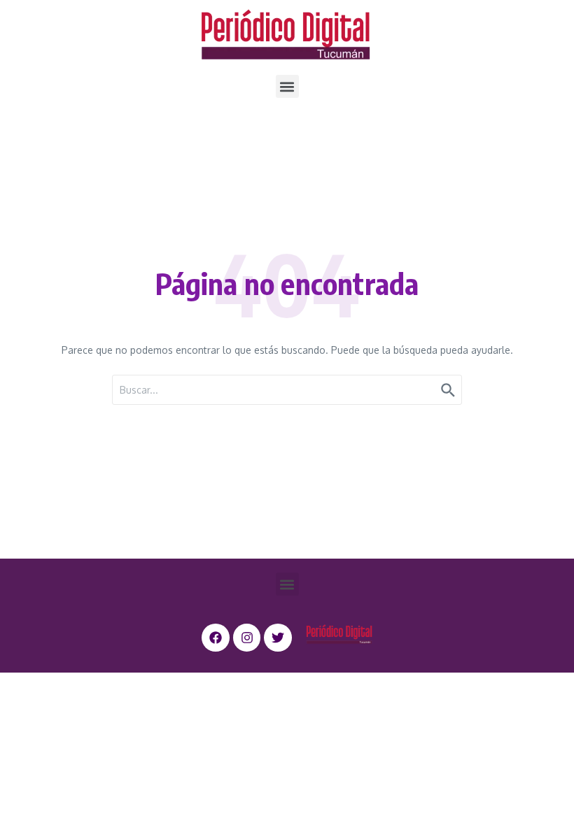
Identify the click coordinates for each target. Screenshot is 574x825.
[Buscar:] (287, 390)
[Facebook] (216, 638)
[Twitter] (278, 638)
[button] (287, 86)
